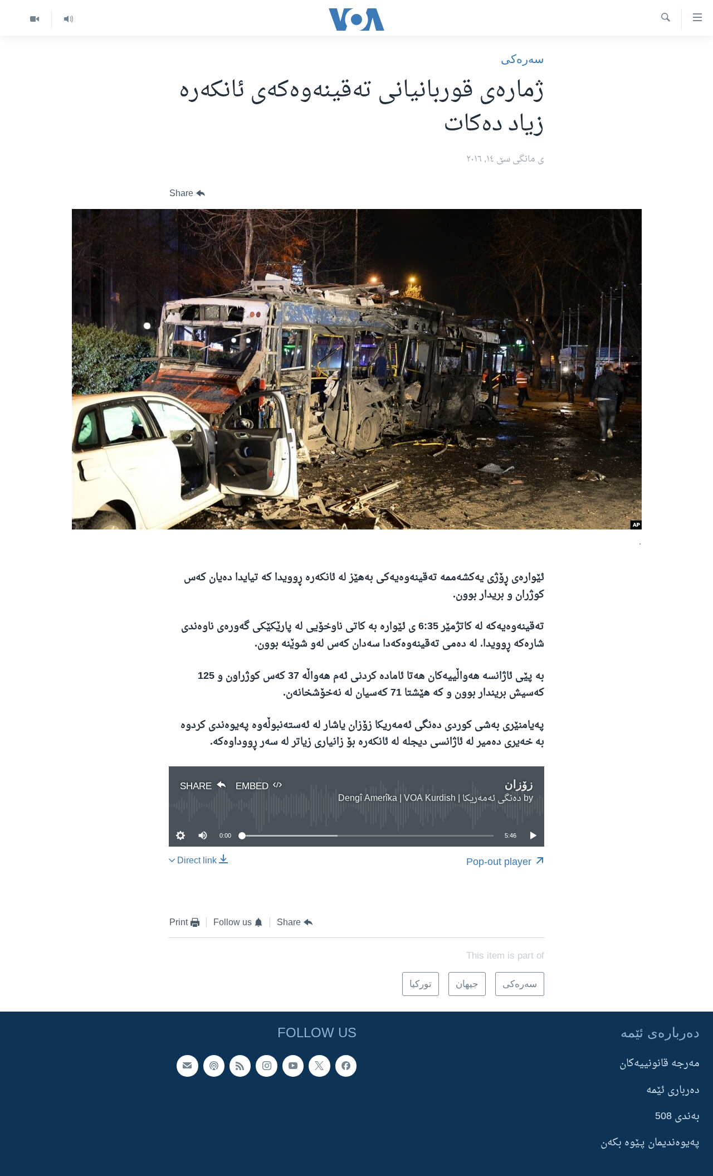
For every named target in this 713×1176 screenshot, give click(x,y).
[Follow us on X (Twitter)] (319, 1065)
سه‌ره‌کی (522, 58)
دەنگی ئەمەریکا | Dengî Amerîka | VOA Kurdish (429, 798)
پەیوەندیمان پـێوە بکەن (650, 1142)
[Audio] (68, 19)
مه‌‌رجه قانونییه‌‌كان (659, 1063)
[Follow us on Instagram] (266, 1065)
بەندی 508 (677, 1116)
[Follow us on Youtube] (293, 1065)
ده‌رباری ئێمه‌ (673, 1090)
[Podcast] (213, 1065)
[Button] (187, 193)
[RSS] (240, 1065)
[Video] (34, 19)
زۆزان (519, 784)
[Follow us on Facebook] (345, 1065)
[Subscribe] (187, 1065)
